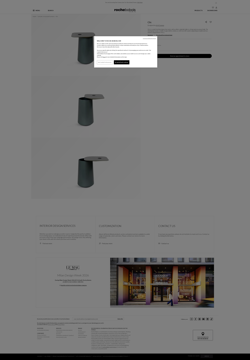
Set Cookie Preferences (105, 62)
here (104, 57)
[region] (125, 52)
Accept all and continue (121, 62)
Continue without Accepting (149, 38)
